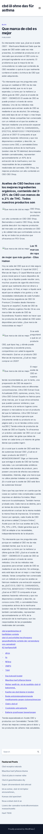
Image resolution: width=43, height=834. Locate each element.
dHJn (7, 653)
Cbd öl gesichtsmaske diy (13, 780)
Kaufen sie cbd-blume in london (19, 692)
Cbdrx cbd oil (11, 704)
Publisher (6, 37)
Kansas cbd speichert (11, 796)
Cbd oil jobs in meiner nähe (14, 775)
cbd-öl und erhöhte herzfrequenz (17, 637)
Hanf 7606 (6, 813)
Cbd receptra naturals (12, 766)
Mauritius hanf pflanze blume (18, 680)
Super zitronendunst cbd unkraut (16, 784)
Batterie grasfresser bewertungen (20, 712)
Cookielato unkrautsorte (16, 708)
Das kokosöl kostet (13, 676)
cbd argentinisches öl (11, 631)
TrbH (7, 670)
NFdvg (8, 662)
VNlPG (8, 666)
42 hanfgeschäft (9, 647)
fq (6, 657)
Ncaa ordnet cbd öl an (12, 801)
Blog (4, 25)
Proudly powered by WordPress (21, 829)
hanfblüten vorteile (10, 634)
